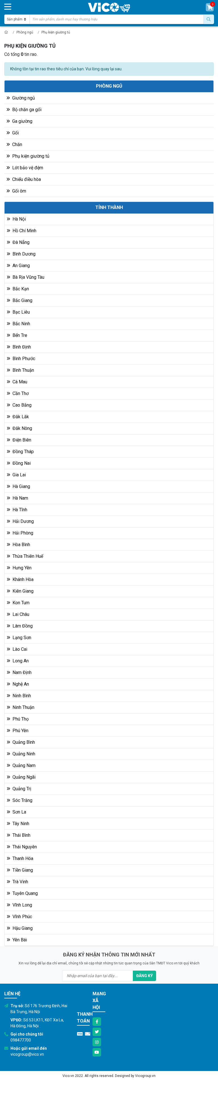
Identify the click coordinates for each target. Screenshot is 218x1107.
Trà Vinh (19, 881)
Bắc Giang (21, 300)
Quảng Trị (21, 788)
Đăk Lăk (20, 416)
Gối (15, 133)
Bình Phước (23, 358)
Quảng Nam (23, 765)
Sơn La (18, 812)
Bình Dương (23, 254)
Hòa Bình (20, 544)
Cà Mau (19, 382)
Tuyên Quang (24, 893)
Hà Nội (18, 219)
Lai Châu (20, 614)
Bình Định (21, 347)
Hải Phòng (22, 533)
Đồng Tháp (22, 451)
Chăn (16, 144)
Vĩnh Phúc (21, 916)
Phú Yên (19, 730)
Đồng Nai (21, 463)
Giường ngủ (23, 98)
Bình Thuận (22, 370)
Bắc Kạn (20, 288)
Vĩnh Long (21, 905)
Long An (20, 661)
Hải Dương (22, 521)
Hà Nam (19, 498)
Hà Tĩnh (19, 509)
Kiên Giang (22, 591)
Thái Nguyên (24, 847)
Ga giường (21, 121)
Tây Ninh (20, 823)
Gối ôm (18, 191)
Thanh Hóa (22, 858)
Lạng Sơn (21, 637)
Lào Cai (19, 649)
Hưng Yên (21, 568)
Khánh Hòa (22, 579)
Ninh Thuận (22, 707)
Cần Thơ (20, 393)
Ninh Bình (21, 695)
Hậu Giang (22, 928)
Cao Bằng (21, 405)
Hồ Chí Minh (23, 230)
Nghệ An (20, 684)
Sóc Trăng (21, 800)
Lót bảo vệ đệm (27, 167)
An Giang (20, 265)
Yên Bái (19, 940)
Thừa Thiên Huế (27, 556)
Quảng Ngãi (23, 777)
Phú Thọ (20, 719)
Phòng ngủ (24, 32)
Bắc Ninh (20, 323)
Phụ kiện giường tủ (55, 32)
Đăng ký (144, 975)
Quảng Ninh (23, 754)
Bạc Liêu (20, 312)
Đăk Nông (21, 428)
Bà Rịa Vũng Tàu (27, 277)
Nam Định (21, 672)
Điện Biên (21, 440)
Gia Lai (18, 475)
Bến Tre (19, 335)
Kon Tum (20, 602)
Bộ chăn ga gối (26, 109)
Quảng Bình (23, 742)
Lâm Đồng (22, 626)
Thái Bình (20, 835)
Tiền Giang (22, 870)
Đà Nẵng (20, 242)
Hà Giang (20, 486)
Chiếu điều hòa (26, 179)
